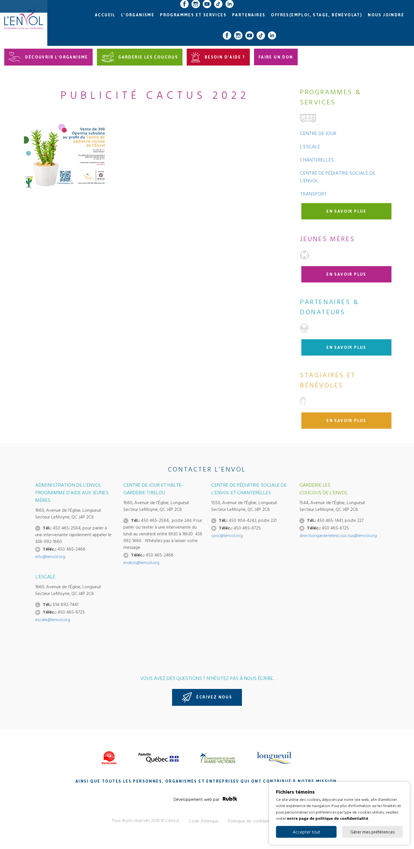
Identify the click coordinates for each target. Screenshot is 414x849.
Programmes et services (193, 15)
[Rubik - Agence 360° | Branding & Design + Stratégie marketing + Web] (230, 799)
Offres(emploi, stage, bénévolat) (316, 15)
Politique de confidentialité (254, 820)
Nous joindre (386, 15)
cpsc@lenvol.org (227, 535)
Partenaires (248, 15)
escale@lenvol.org (52, 619)
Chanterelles (317, 159)
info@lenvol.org (50, 556)
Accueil (105, 15)
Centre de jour (318, 133)
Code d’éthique (204, 820)
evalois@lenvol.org (141, 562)
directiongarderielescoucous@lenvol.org (338, 535)
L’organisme (137, 15)
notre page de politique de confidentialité (327, 818)
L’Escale (310, 146)
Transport (313, 193)
